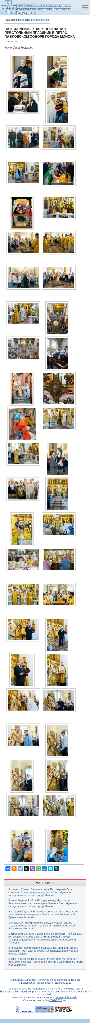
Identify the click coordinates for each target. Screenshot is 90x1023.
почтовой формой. (66, 997)
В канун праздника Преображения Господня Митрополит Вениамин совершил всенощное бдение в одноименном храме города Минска (45, 961)
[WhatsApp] (38, 868)
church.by (61, 988)
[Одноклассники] (14, 868)
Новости (23, 19)
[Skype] (50, 868)
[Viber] (32, 868)
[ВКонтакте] (7, 868)
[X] (26, 868)
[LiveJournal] (56, 868)
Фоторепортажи (40, 19)
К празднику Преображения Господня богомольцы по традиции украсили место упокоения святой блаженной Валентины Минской (41, 925)
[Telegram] (20, 868)
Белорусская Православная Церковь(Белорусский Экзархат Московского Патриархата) (43, 9)
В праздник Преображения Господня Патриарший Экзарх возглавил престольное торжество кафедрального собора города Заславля (43, 950)
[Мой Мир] (44, 868)
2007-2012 (55, 1000)
